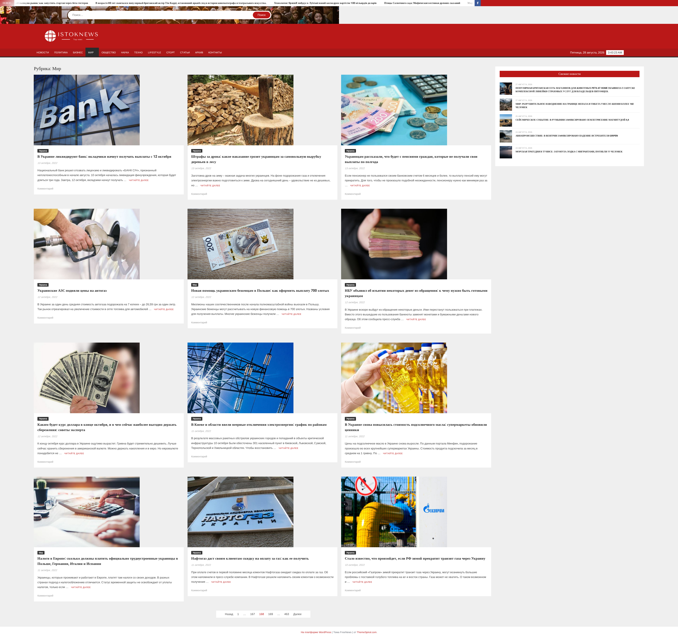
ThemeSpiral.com (367, 632)
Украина (43, 151)
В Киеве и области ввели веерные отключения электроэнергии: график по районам (259, 424)
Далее (297, 614)
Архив (199, 52)
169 (270, 614)
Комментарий (45, 188)
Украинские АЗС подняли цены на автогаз (72, 290)
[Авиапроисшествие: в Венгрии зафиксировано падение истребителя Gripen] (506, 136)
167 (252, 614)
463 (286, 614)
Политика (61, 52)
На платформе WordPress (316, 632)
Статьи (185, 52)
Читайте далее (139, 180)
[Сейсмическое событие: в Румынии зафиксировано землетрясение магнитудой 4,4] (506, 120)
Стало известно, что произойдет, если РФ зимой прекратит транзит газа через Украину (415, 558)
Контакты (215, 52)
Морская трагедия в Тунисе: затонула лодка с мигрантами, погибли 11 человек (569, 151)
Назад (229, 614)
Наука (125, 52)
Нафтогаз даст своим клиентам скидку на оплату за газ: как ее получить (250, 558)
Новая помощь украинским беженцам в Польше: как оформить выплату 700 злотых (260, 290)
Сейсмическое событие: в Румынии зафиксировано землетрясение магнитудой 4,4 (572, 119)
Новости (43, 52)
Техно (138, 52)
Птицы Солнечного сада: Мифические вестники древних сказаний (284, 3)
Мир (91, 52)
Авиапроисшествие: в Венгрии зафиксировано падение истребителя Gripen (567, 135)
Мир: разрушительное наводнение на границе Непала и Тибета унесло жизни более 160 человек (384, 3)
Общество (109, 52)
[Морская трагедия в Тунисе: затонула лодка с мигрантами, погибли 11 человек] (506, 151)
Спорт (170, 52)
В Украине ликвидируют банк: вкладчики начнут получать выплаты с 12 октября (104, 156)
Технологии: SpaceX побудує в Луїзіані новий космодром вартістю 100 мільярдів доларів (187, 3)
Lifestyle (154, 52)
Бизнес (78, 52)
